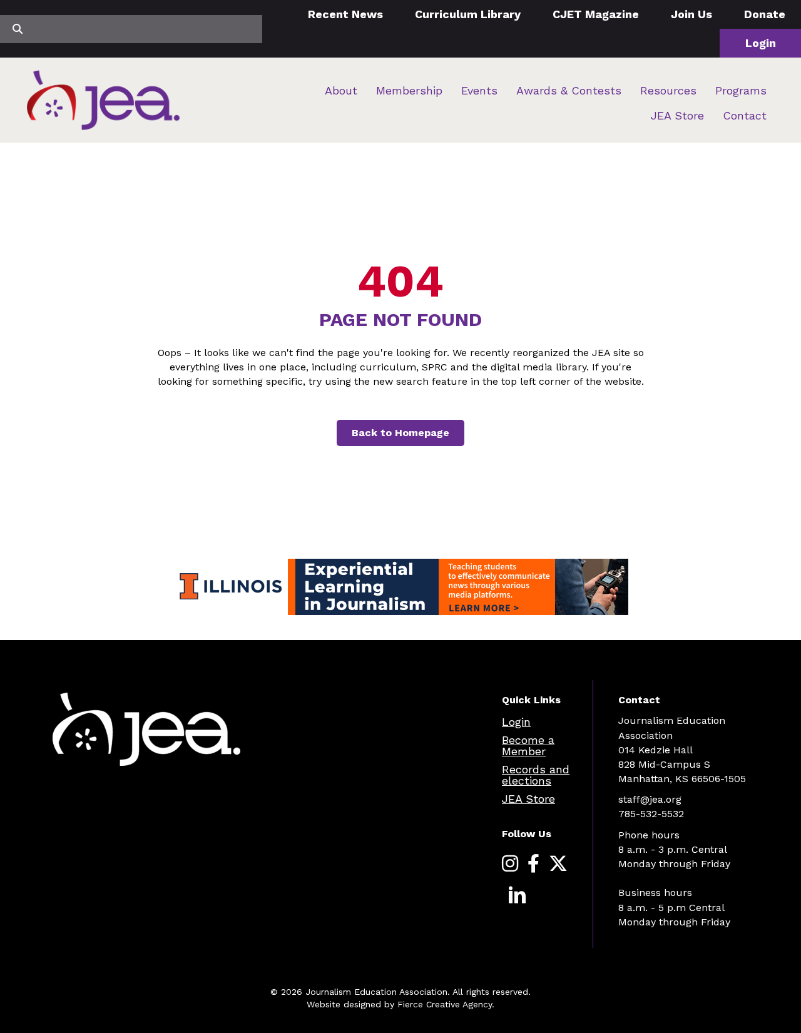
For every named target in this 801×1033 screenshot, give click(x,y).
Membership (409, 90)
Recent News (345, 14)
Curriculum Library (468, 14)
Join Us (691, 14)
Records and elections (535, 775)
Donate (764, 14)
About (341, 90)
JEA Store (677, 115)
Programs (741, 90)
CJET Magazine (596, 14)
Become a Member (528, 745)
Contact (745, 115)
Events (479, 90)
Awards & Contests (568, 90)
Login (760, 42)
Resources (668, 90)
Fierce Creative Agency (444, 1004)
